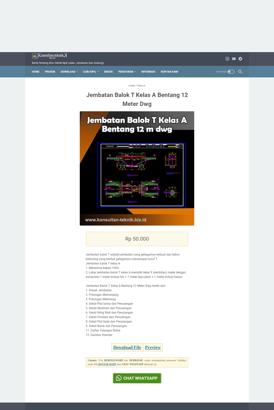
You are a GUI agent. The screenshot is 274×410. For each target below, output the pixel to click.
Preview (153, 347)
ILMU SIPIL (89, 71)
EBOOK (108, 71)
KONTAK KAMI (169, 71)
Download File (127, 347)
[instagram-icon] (227, 59)
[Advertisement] (137, 26)
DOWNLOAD (68, 71)
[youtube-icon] (234, 59)
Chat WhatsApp (140, 378)
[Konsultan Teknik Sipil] (52, 56)
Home (35, 71)
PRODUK (50, 71)
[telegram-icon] (240, 59)
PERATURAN (125, 71)
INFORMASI (148, 71)
